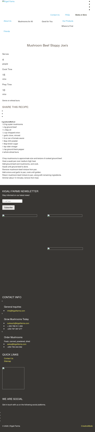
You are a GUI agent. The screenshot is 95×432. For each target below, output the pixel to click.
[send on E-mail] (5, 116)
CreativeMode (87, 426)
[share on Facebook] (5, 111)
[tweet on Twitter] (5, 113)
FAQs (67, 14)
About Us (7, 21)
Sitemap (7, 361)
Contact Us (55, 14)
